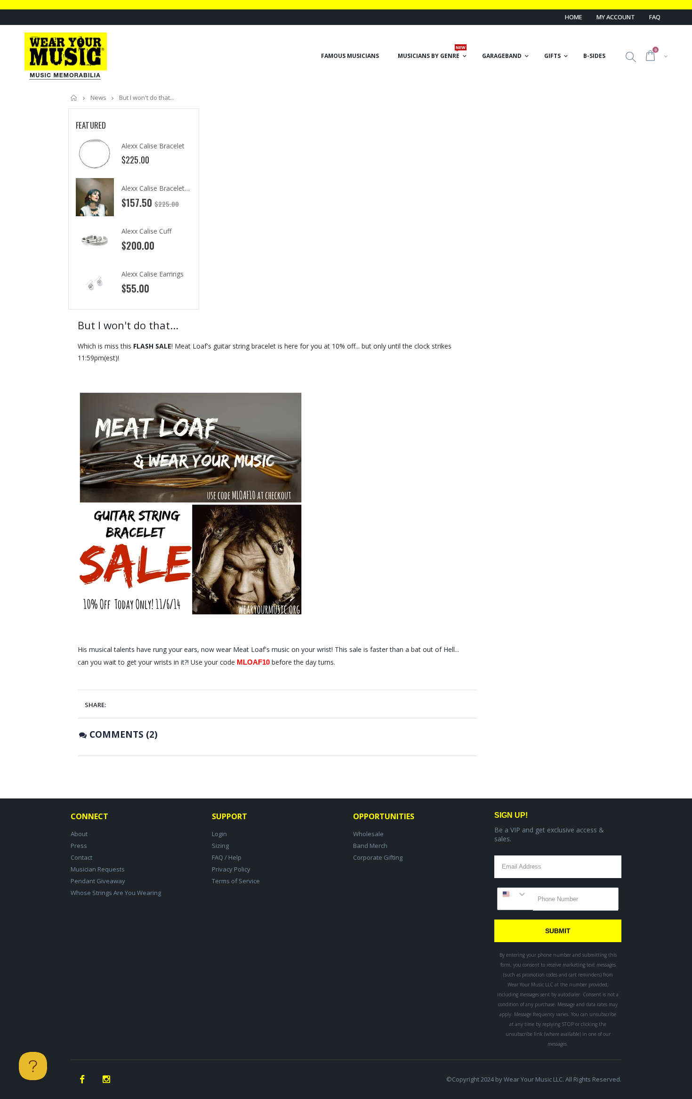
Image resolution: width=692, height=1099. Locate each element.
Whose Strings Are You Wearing (116, 892)
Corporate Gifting (377, 857)
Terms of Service (236, 881)
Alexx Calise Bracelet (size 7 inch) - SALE (182, 188)
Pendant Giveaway (98, 881)
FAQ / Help (226, 857)
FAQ (654, 17)
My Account (615, 17)
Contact (81, 857)
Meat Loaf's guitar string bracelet (225, 346)
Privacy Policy (231, 869)
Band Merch (370, 845)
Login (219, 834)
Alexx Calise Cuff (146, 231)
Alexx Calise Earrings (152, 273)
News (98, 97)
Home (573, 17)
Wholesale (368, 834)
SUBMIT (558, 931)
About (79, 834)
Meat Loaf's (251, 649)
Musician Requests (98, 869)
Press (79, 845)
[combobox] (515, 894)
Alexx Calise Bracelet (153, 145)
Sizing (220, 845)
